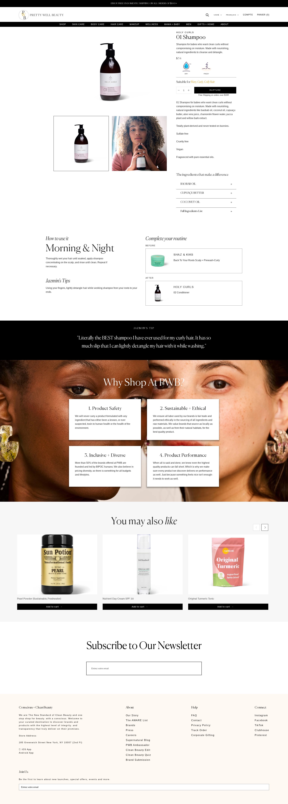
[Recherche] (207, 14)
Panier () (263, 14)
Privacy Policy (201, 725)
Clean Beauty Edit (138, 750)
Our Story (132, 715)
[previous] (256, 527)
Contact (196, 720)
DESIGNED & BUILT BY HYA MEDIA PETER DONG (47, 799)
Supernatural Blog (138, 740)
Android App (26, 753)
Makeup (134, 24)
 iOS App (25, 749)
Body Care (97, 24)
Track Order (199, 730)
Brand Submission (138, 760)
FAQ (194, 715)
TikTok (259, 725)
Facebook (261, 720)
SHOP (62, 24)
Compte (248, 14)
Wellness (152, 24)
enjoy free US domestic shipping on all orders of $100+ (144, 3)
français (231, 15)
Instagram (261, 715)
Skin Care (78, 24)
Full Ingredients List (191, 211)
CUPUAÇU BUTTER (192, 193)
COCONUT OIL (190, 202)
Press (130, 730)
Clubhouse (262, 730)
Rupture (215, 90)
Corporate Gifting (202, 735)
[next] (264, 527)
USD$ (216, 15)
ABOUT (225, 24)
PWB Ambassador (138, 745)
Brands (130, 725)
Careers (131, 735)
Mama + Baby (172, 24)
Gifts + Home (206, 24)
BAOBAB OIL (188, 184)
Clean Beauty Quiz (138, 755)
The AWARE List (137, 720)
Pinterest (261, 735)
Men (188, 24)
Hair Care (117, 24)
